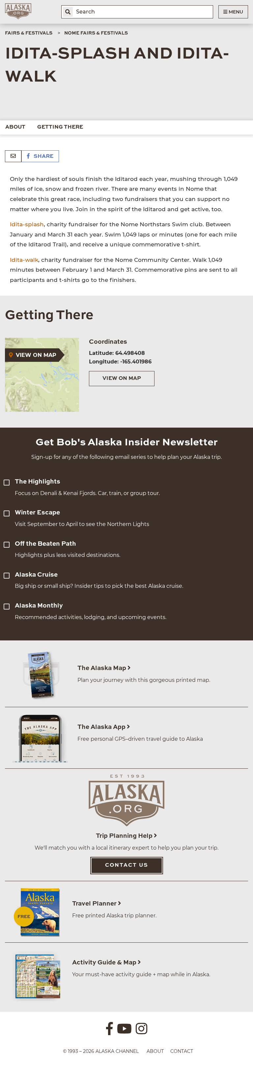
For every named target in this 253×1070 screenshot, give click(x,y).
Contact (181, 1051)
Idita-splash (27, 224)
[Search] (68, 12)
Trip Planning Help (125, 836)
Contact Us (126, 865)
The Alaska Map (102, 668)
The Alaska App (102, 727)
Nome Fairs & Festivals (96, 33)
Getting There (60, 127)
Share (42, 156)
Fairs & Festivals (28, 33)
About (15, 127)
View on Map (121, 378)
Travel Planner (95, 904)
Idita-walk (24, 260)
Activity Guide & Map (105, 962)
